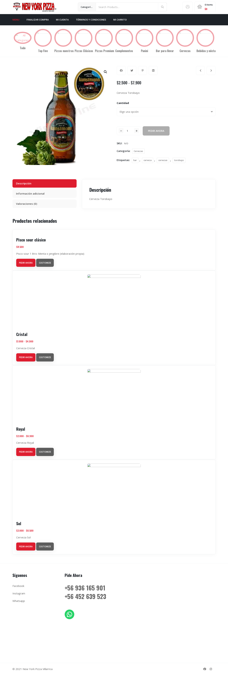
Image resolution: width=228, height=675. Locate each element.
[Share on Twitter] (131, 70)
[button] (105, 72)
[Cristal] (211, 70)
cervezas (162, 160)
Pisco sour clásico (31, 240)
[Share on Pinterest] (142, 70)
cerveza (148, 160)
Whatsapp (18, 601)
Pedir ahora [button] (26, 262)
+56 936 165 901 (85, 587)
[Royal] (200, 70)
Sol (18, 523)
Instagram (18, 593)
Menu (15, 19)
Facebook (18, 586)
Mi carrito (120, 19)
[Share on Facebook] (121, 70)
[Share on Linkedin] (153, 70)
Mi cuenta (62, 19)
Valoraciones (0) (26, 203)
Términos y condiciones (91, 19)
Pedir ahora (156, 131)
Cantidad (123, 103)
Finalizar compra (38, 19)
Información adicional (30, 193)
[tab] (44, 183)
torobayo (179, 160)
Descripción (23, 183)
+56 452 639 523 (85, 596)
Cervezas (138, 151)
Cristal (21, 334)
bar (135, 160)
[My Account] (187, 7)
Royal (20, 429)
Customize (45, 262)
